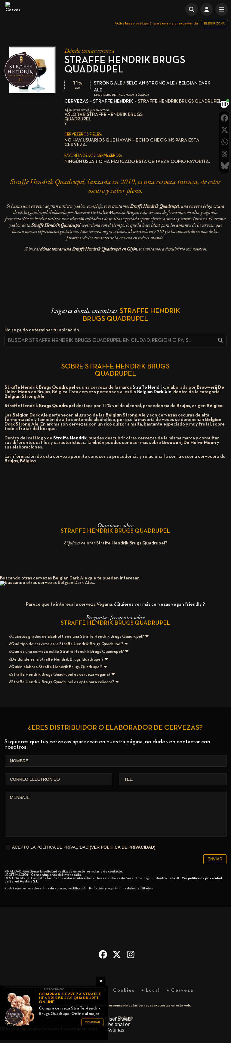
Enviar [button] (215, 859)
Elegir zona (214, 23)
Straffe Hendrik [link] (113, 101)
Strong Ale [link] (108, 83)
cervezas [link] (76, 101)
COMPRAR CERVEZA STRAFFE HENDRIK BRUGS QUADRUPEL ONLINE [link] (70, 998)
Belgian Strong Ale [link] (150, 83)
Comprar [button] (92, 1022)
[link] (12, 9)
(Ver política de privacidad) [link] (123, 847)
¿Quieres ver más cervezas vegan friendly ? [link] (159, 604)
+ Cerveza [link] (180, 990)
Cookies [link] (124, 990)
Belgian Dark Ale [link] (154, 392)
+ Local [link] (150, 990)
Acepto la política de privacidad (84, 847)
